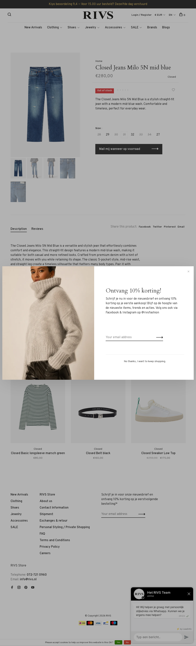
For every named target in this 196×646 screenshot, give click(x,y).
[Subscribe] (158, 337)
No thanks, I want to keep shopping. (145, 361)
